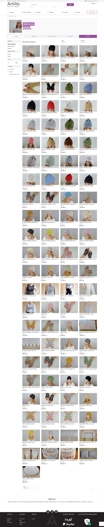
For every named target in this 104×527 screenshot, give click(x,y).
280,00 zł (25, 317)
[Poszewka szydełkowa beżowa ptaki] (88, 325)
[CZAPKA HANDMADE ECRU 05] (69, 215)
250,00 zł (25, 299)
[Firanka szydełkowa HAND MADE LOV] (88, 435)
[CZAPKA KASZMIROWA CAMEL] (50, 142)
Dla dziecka (65, 12)
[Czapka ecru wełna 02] (31, 270)
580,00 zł (25, 482)
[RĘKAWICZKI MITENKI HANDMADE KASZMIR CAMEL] (31, 87)
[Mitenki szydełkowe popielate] (50, 344)
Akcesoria (38, 12)
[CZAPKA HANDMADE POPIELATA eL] (69, 234)
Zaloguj (20, 524)
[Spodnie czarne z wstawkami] (69, 289)
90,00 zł (43, 79)
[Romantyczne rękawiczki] (31, 197)
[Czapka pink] (50, 307)
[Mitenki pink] (69, 307)
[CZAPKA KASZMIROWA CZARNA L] (31, 106)
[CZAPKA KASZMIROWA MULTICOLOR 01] (88, 142)
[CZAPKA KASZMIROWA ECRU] (31, 179)
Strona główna (10, 16)
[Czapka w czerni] (31, 399)
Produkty (16, 36)
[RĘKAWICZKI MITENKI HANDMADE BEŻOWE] (50, 69)
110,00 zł (63, 280)
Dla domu (78, 12)
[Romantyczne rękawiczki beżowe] (31, 362)
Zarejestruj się (22, 522)
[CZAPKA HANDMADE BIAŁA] (88, 161)
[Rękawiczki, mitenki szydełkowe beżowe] (50, 325)
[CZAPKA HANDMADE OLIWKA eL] (50, 234)
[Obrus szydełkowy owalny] (31, 472)
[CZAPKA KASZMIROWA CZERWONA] (69, 179)
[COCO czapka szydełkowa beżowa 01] (69, 344)
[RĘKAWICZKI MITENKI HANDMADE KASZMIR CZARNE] (50, 87)
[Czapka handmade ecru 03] (88, 215)
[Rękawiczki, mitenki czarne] (50, 399)
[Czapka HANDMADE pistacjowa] (69, 270)
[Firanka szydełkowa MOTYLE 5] (31, 344)
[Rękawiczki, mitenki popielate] (69, 399)
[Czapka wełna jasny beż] (50, 270)
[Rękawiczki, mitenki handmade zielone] (88, 362)
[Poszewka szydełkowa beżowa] (88, 453)
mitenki (9, 56)
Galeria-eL (28, 24)
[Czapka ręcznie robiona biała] (88, 51)
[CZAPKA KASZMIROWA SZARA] (50, 124)
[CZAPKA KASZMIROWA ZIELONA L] (69, 87)
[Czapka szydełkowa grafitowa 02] (88, 344)
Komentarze (70, 36)
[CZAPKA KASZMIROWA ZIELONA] (69, 124)
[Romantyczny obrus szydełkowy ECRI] (69, 453)
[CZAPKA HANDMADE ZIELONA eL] (88, 197)
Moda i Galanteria (27, 12)
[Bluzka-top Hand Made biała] (50, 289)
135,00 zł (25, 61)
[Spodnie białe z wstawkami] (88, 289)
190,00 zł (82, 335)
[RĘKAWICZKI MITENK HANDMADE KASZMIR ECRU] (69, 69)
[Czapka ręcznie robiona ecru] (31, 51)
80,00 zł (62, 226)
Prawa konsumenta (52, 36)
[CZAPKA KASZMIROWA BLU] (50, 179)
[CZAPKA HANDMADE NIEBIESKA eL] (69, 197)
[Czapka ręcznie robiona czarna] (50, 51)
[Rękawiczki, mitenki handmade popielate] (31, 380)
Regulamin (9, 518)
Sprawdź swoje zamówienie (91, 1)
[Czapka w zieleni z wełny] (50, 380)
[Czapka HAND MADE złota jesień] (88, 417)
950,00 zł (44, 463)
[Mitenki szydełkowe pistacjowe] (69, 417)
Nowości (9, 1)
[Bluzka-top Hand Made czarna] (31, 289)
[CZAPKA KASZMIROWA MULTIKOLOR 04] (69, 161)
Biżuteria (12, 12)
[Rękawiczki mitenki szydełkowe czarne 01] (88, 252)
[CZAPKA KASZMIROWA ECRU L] (69, 106)
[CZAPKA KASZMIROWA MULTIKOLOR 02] (31, 161)
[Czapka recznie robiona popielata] (69, 51)
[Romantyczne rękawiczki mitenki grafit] (50, 362)
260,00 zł (25, 463)
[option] (52, 500)
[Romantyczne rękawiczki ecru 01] (88, 270)
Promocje (14, 1)
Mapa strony (9, 522)
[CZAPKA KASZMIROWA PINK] (31, 142)
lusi (15, 16)
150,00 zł (44, 134)
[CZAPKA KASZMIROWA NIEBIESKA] (88, 124)
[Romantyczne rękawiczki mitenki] (50, 197)
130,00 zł (44, 262)
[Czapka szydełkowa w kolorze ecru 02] (50, 252)
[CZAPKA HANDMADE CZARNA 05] (31, 69)
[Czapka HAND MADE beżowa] (88, 399)
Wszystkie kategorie (14, 44)
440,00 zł (82, 445)
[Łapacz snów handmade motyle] (88, 307)
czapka (9, 54)
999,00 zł (25, 354)
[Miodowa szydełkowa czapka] (31, 435)
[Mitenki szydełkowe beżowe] (31, 417)
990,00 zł (63, 445)
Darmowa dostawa (21, 1)
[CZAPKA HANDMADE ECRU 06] (50, 215)
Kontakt (88, 36)
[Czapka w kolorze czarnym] (88, 380)
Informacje (34, 36)
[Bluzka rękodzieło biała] (31, 307)
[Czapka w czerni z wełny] (69, 380)
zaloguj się (93, 3)
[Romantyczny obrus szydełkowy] (50, 453)
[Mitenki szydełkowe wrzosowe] (50, 417)
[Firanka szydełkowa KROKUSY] (69, 435)
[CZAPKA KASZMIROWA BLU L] (88, 87)
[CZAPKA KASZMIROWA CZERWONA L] (50, 106)
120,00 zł (82, 262)
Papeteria (51, 12)
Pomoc (8, 520)
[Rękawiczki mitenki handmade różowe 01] (69, 252)
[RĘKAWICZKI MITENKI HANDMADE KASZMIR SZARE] (88, 69)
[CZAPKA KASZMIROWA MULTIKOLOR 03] (50, 161)
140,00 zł (25, 79)
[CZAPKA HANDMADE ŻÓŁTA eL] (31, 252)
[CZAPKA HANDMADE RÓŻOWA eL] (88, 234)
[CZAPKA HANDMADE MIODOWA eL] (31, 215)
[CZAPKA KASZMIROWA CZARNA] (88, 179)
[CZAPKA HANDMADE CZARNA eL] (31, 234)
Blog (20, 520)
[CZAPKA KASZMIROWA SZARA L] (31, 124)
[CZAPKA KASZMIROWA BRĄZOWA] (69, 142)
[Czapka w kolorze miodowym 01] (69, 362)
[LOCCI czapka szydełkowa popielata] (50, 435)
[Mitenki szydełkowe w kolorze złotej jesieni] (31, 325)
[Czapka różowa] (69, 325)
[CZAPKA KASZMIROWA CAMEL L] (88, 106)
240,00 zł (63, 299)
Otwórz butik (21, 518)
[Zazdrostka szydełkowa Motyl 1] (31, 453)
